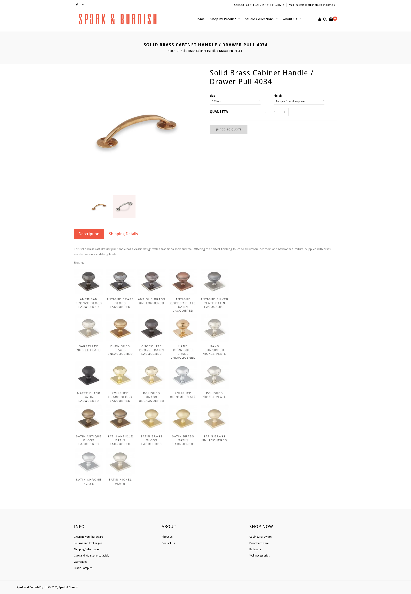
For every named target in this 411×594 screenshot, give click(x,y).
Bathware (255, 549)
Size (212, 95)
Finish (278, 95)
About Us (290, 19)
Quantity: (219, 112)
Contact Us (168, 543)
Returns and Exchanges (88, 543)
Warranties (80, 561)
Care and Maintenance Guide (91, 555)
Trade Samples (83, 568)
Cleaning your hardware (88, 536)
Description (89, 234)
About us (167, 536)
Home (200, 19)
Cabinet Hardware (260, 536)
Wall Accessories (259, 555)
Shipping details (123, 234)
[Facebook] (78, 5)
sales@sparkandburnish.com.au (315, 4)
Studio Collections (260, 19)
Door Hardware (259, 543)
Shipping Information (87, 549)
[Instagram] (84, 5)
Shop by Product (223, 19)
